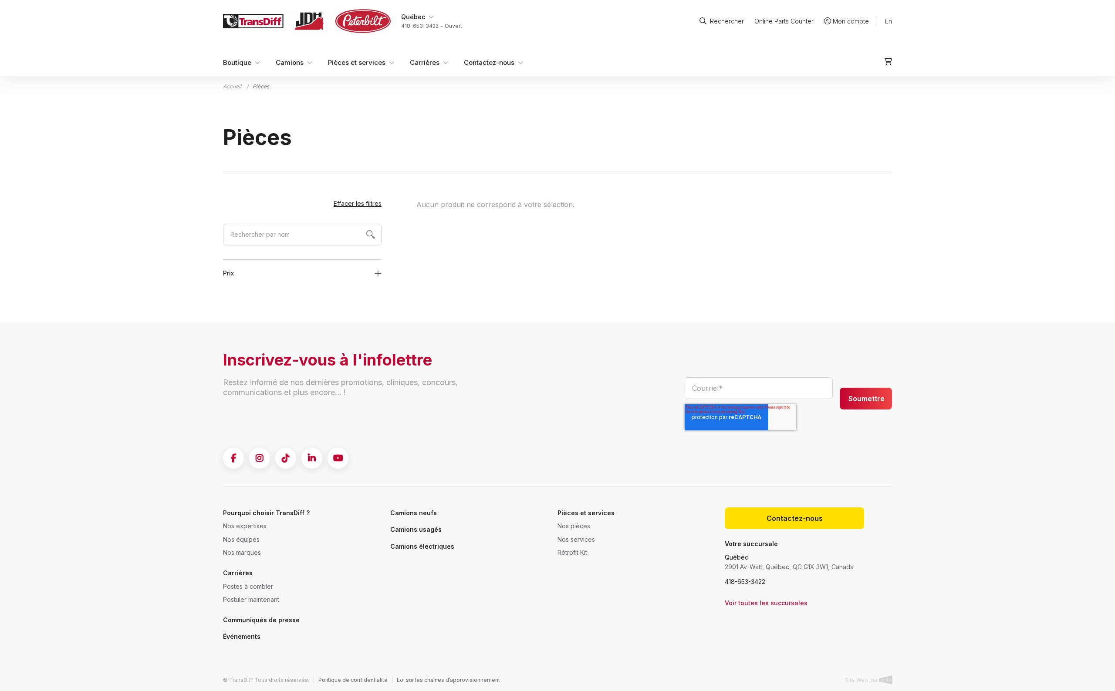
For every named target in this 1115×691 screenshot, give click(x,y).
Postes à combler (248, 586)
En (888, 21)
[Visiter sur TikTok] (285, 458)
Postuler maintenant (251, 599)
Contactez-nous (489, 62)
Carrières (424, 62)
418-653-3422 (745, 581)
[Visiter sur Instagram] (259, 458)
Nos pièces (574, 526)
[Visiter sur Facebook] (233, 458)
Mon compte (851, 21)
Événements (241, 636)
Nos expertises (245, 526)
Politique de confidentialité (353, 680)
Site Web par (862, 680)
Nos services (576, 539)
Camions (290, 62)
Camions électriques (422, 546)
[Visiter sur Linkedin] (311, 458)
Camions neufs (413, 513)
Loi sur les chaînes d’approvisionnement (448, 680)
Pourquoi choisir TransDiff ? (266, 513)
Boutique (237, 62)
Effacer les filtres (358, 203)
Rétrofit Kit (572, 552)
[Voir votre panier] (888, 61)
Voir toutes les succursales (766, 603)
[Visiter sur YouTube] (338, 458)
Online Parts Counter (784, 21)
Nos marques (242, 552)
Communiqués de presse (261, 620)
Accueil (232, 86)
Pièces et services (356, 62)
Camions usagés (416, 529)
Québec (736, 557)
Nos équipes (241, 539)
